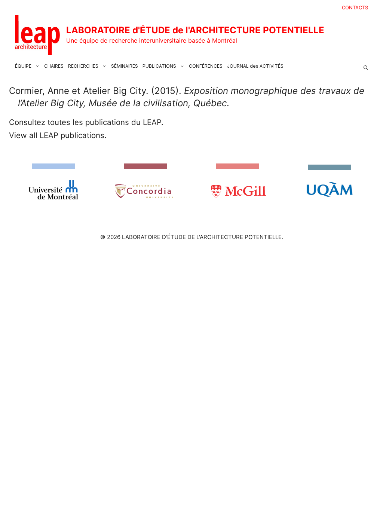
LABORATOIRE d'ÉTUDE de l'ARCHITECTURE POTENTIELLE (195, 30)
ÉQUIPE (23, 66)
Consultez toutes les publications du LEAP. (86, 122)
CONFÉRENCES (206, 66)
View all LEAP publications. (58, 135)
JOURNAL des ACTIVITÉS (255, 66)
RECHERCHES (83, 66)
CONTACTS (355, 7)
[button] (365, 66)
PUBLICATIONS (159, 66)
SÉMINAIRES (124, 66)
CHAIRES (54, 66)
